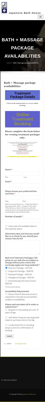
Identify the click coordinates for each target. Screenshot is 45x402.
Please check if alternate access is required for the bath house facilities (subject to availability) (21, 297)
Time (24, 201)
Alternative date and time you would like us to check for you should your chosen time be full (22, 236)
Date (6, 201)
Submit (9, 336)
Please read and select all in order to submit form (21, 305)
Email (8, 181)
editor (8, 344)
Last (25, 177)
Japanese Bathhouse (29, 394)
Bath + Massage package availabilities (26, 63)
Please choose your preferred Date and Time (21, 192)
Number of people (14, 216)
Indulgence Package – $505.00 (21, 277)
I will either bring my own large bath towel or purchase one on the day (22, 318)
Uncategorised (20, 344)
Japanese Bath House (25, 13)
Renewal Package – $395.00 (20, 274)
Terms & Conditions (10, 380)
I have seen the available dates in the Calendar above (21, 227)
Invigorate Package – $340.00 (20, 271)
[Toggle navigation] (40, 17)
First (6, 177)
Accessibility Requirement (17, 291)
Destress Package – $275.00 (20, 268)
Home (8, 63)
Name (8, 169)
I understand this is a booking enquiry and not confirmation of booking (19, 328)
